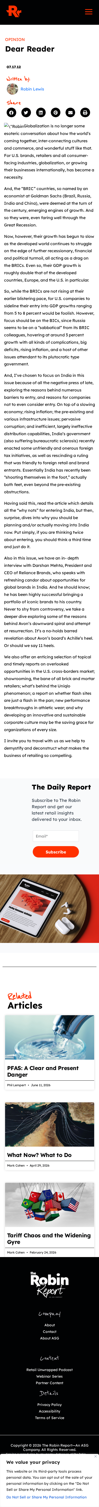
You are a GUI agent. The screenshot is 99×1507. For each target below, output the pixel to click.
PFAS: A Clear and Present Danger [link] (43, 1071)
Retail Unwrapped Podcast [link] (49, 1369)
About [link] (49, 1325)
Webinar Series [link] (49, 1376)
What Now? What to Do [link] (39, 1154)
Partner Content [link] (49, 1383)
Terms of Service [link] (49, 1418)
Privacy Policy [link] (49, 1404)
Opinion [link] (15, 39)
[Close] (95, 1456)
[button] (13, 112)
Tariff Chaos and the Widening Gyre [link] (49, 1238)
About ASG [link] (49, 1338)
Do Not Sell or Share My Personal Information (46, 1497)
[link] (13, 11)
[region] (49, 1480)
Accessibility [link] (49, 1411)
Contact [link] (49, 1331)
